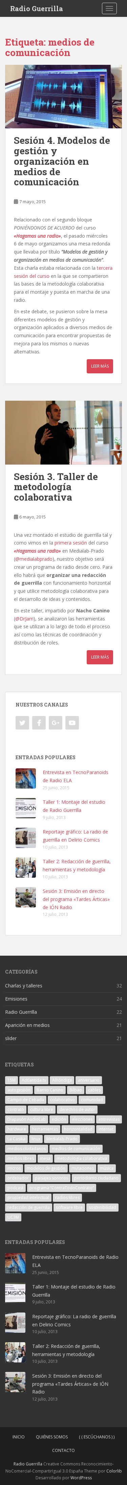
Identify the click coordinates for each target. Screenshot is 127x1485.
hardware (16, 1129)
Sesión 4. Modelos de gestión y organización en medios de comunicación (62, 161)
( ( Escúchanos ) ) (96, 1437)
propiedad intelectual (28, 1197)
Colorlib (114, 1471)
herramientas (45, 1129)
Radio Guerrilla (36, 8)
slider (11, 1038)
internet (106, 1129)
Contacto (63, 1450)
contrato (15, 1109)
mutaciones (82, 1168)
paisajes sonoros (51, 1178)
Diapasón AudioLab (26, 1119)
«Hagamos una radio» (37, 236)
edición (59, 1119)
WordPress (81, 1478)
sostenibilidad (102, 1207)
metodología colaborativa (82, 1158)
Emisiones (16, 999)
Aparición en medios (27, 1025)
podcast (15, 1188)
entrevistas (109, 1119)
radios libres (67, 1197)
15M (11, 1080)
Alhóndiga (62, 1080)
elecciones (82, 1119)
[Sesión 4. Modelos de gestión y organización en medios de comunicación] (63, 97)
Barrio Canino (50, 1090)
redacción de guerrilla (28, 1207)
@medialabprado (33, 559)
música (106, 1168)
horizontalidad (78, 1129)
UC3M (13, 1217)
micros (14, 1168)
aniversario (89, 1080)
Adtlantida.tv (34, 1080)
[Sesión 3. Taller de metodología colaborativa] (63, 433)
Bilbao (75, 1090)
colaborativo (62, 1100)
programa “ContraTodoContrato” (61, 1188)
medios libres (20, 1158)
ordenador (18, 1178)
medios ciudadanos (26, 1148)
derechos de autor (77, 1109)
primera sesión (71, 542)
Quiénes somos (52, 1437)
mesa (45, 1158)
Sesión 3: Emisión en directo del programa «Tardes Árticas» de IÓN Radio (76, 899)
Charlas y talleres (23, 985)
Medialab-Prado (62, 1139)
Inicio (19, 1437)
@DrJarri (24, 618)
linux (35, 1139)
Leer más (100, 366)
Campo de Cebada (25, 1100)
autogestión (18, 1090)
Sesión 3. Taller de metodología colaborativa (56, 487)
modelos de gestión (46, 1168)
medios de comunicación (76, 1148)
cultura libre (41, 1109)
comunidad (92, 1100)
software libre (69, 1207)
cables (94, 1090)
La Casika (16, 1139)
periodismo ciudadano (96, 1178)
